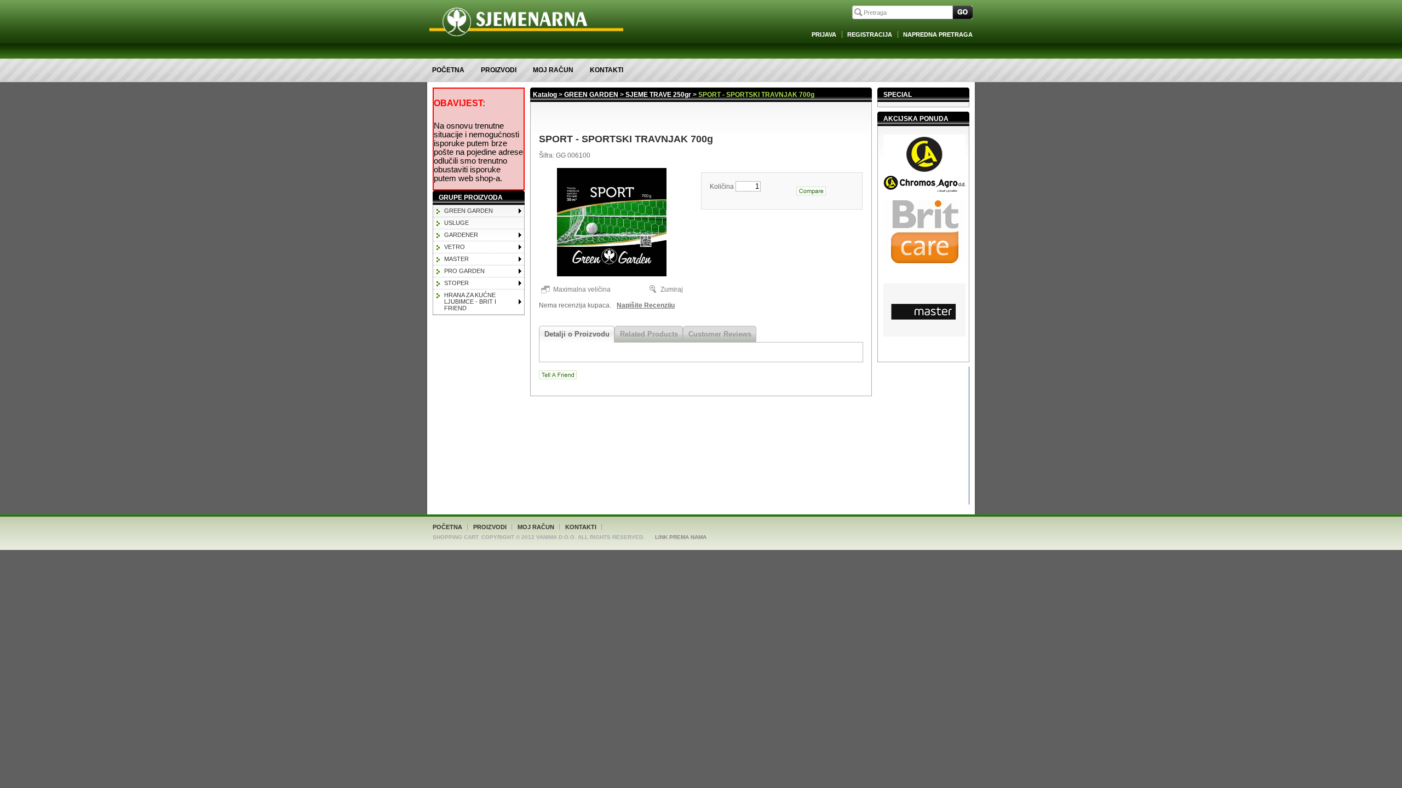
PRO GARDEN (464, 271)
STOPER (456, 283)
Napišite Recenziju (646, 305)
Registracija (869, 34)
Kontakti (606, 70)
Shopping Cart (456, 537)
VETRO (454, 247)
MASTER (456, 259)
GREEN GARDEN (468, 210)
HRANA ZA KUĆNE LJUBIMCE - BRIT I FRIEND (470, 301)
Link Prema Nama (680, 537)
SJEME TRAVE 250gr (658, 95)
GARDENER (461, 234)
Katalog (545, 95)
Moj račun (553, 70)
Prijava (824, 34)
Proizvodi (498, 70)
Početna (448, 70)
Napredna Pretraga (938, 34)
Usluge (456, 222)
